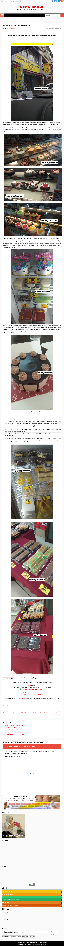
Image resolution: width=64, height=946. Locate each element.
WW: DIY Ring (5, 902)
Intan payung (54, 931)
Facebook (53, 1)
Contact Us (6, 1)
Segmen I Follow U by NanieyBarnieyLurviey (14, 897)
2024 (4, 919)
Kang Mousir (28, 944)
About (2, 1)
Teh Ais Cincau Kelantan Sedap (12, 730)
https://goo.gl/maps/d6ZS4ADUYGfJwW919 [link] (33, 689)
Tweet (12, 32)
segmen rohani (5, 936)
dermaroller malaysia (16, 936)
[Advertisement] (32, 853)
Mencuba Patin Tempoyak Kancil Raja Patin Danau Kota (18, 732)
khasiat (30, 936)
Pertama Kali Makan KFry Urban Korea (14, 734)
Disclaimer (17, 1)
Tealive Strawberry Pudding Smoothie (14, 725)
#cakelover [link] (22, 698)
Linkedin (58, 1)
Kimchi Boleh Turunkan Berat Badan (14, 727)
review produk (7, 932)
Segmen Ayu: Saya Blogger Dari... (11, 899)
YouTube (60, 1)
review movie (25, 936)
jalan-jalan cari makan (33, 932)
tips (34, 936)
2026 (4, 912)
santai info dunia (45, 932)
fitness (52, 934)
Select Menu (2, 15)
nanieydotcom (10, 28)
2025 (4, 916)
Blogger (44, 944)
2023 (4, 923)
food (7, 705)
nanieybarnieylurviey (32, 6)
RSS (63, 1)
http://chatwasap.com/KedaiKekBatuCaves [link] (34, 694)
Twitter (56, 1)
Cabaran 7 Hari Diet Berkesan (10, 905)
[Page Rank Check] (32, 885)
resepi (16, 932)
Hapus (33, 746)
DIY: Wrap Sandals (7, 891)
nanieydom (22, 932)
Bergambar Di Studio (7, 894)
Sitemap (12, 1)
